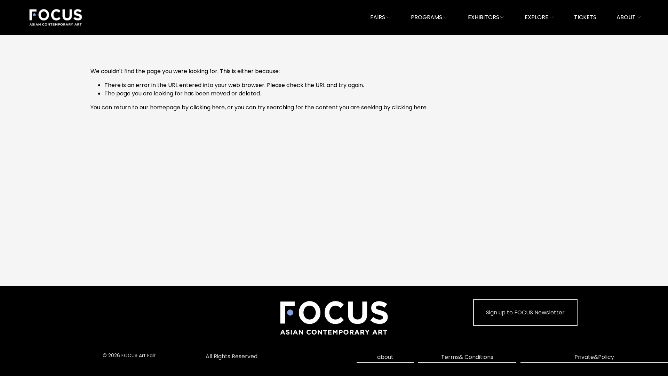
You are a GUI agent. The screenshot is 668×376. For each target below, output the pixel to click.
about (385, 357)
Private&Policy (594, 357)
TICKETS (585, 17)
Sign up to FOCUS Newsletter (525, 312)
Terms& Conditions (467, 357)
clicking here (207, 107)
